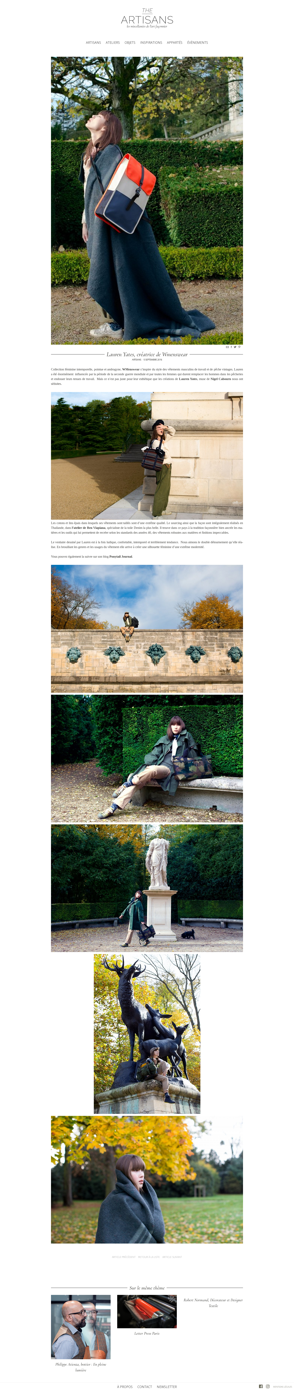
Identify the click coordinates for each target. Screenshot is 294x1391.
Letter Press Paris (146, 1333)
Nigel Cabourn (221, 379)
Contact (144, 1387)
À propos (125, 1387)
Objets (130, 42)
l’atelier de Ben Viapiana (88, 527)
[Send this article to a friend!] (228, 347)
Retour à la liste (149, 1257)
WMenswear (131, 369)
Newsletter (167, 1387)
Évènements (197, 42)
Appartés (174, 42)
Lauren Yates (188, 379)
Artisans (93, 42)
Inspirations (151, 42)
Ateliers (113, 42)
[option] (147, 201)
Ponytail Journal (120, 556)
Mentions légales (282, 1386)
